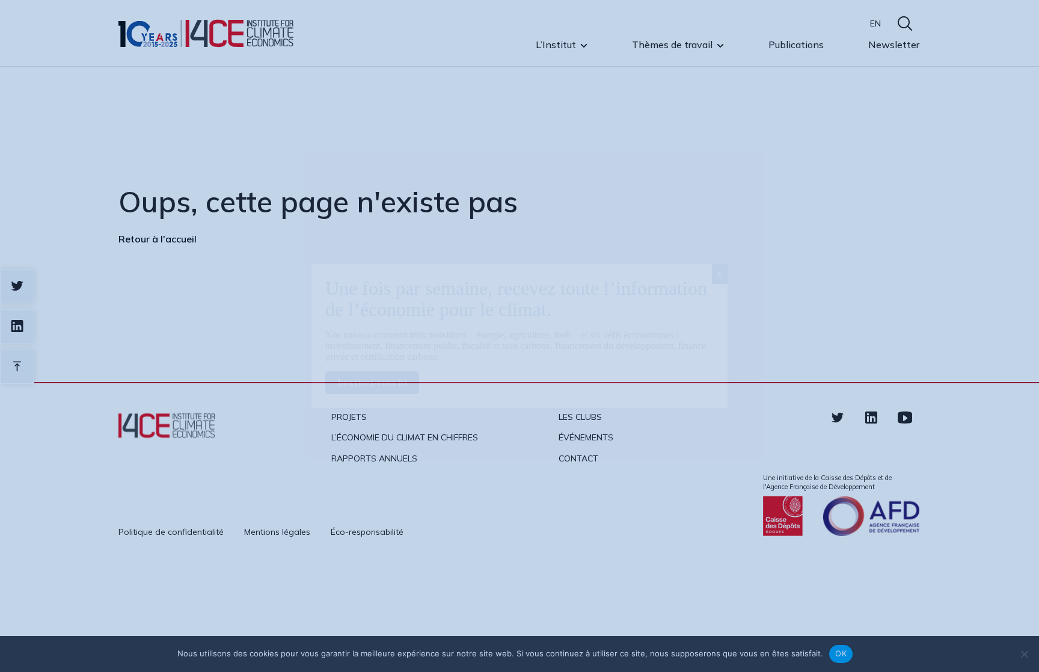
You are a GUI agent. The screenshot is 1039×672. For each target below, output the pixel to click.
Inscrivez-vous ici (372, 382)
